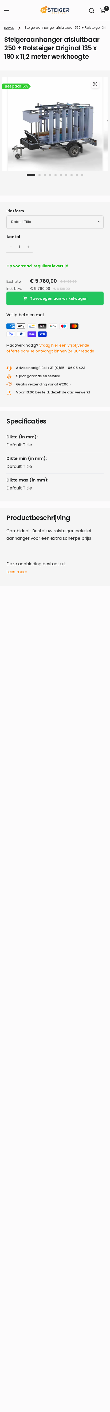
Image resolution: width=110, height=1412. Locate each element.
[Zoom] (95, 84)
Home (9, 28)
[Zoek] (91, 10)
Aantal (13, 236)
